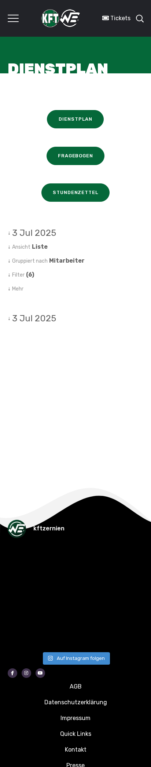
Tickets (119, 18)
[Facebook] (12, 673)
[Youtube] (40, 673)
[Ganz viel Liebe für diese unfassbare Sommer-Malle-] (19, 609)
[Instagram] (26, 673)
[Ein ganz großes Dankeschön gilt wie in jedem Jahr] (88, 558)
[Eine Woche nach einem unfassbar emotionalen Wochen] (88, 584)
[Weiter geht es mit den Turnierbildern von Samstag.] (88, 609)
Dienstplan (75, 119)
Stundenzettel (75, 192)
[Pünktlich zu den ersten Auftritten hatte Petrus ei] (19, 584)
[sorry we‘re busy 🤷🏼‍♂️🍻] (88, 635)
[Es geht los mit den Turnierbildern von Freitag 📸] (19, 635)
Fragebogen (75, 155)
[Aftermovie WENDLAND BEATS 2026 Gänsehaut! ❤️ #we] (19, 558)
